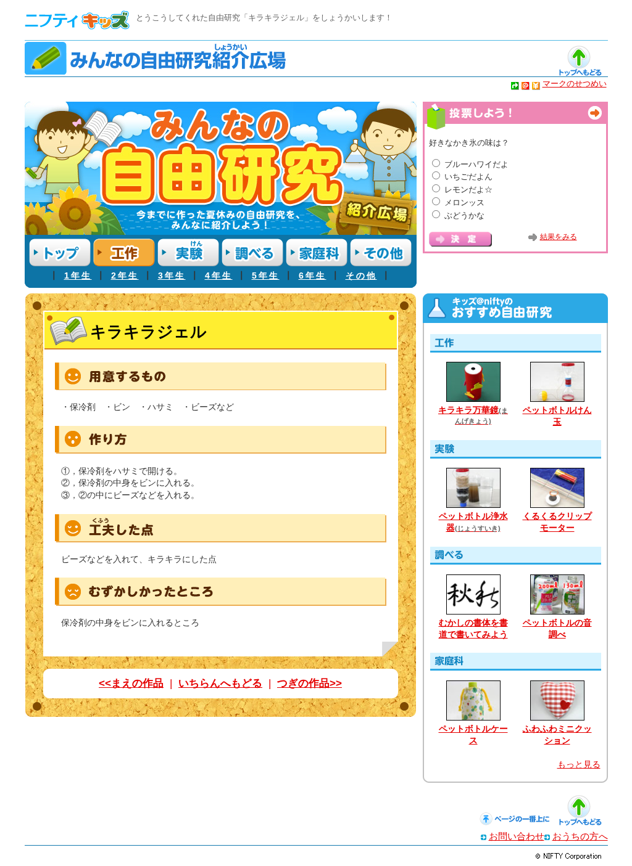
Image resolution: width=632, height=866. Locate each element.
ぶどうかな (464, 215)
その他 (381, 253)
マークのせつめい (575, 83)
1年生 (78, 275)
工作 (124, 253)
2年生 (125, 275)
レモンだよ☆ (468, 189)
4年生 (219, 275)
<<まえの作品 (131, 683)
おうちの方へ (580, 836)
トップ (60, 253)
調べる (252, 253)
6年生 (312, 275)
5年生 (266, 275)
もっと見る (579, 764)
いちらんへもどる (220, 683)
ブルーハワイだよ (476, 164)
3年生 (172, 275)
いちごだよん (468, 176)
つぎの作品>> (309, 683)
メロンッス (464, 202)
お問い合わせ (516, 836)
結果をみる (558, 236)
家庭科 (316, 253)
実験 (188, 253)
